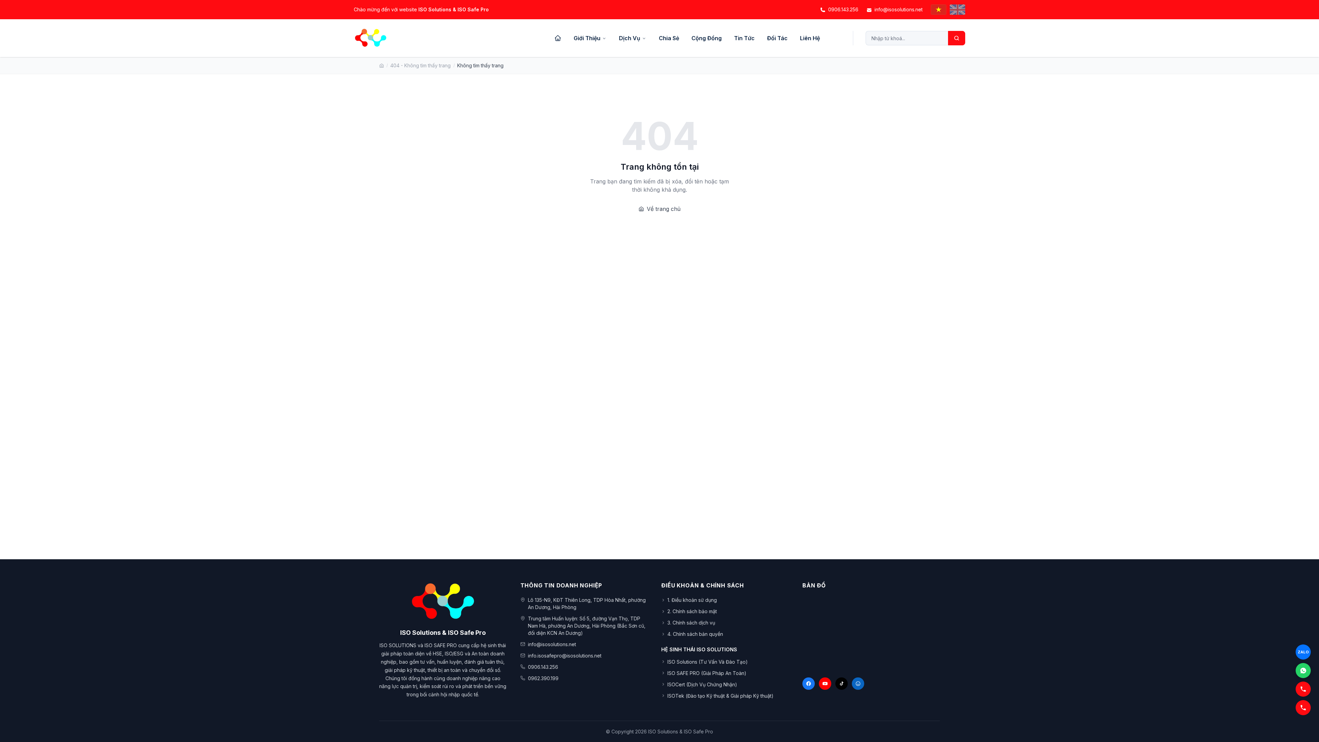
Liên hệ (810, 38)
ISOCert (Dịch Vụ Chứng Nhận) (702, 684)
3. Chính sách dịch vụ (691, 623)
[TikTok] (841, 683)
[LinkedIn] (858, 683)
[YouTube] (825, 683)
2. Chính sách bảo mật (692, 611)
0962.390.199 (543, 678)
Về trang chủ (663, 208)
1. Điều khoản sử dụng (692, 600)
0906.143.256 (843, 9)
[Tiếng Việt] (938, 9)
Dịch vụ (629, 38)
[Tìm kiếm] (956, 38)
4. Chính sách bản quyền (695, 634)
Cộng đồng (706, 38)
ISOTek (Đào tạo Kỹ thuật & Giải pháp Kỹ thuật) (720, 696)
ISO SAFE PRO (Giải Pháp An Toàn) (706, 673)
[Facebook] (808, 683)
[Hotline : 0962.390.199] (1303, 689)
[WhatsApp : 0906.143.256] (1303, 670)
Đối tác (777, 38)
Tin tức (744, 38)
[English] (957, 9)
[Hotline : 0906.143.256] (1303, 707)
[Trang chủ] (557, 38)
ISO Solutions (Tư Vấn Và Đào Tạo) (707, 662)
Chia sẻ (669, 38)
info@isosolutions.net (899, 9)
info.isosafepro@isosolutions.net (564, 656)
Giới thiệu (587, 38)
